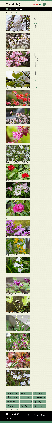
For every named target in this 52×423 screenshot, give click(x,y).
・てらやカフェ (42, 416)
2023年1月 (36, 69)
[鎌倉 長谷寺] (13, 414)
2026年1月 (36, 32)
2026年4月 (36, 29)
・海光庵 (27, 416)
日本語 (36, 0)
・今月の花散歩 (28, 415)
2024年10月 (36, 48)
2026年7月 (36, 26)
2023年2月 (36, 68)
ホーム (8, 12)
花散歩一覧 (12, 12)
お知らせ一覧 (12, 409)
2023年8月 (36, 62)
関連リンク (44, 418)
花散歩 (35, 18)
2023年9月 (36, 61)
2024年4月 (36, 54)
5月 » (36, 88)
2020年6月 (36, 73)
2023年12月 (36, 58)
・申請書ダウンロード (43, 415)
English (38, 0)
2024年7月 (36, 51)
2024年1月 (36, 57)
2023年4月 (36, 66)
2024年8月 (36, 50)
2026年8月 (36, 25)
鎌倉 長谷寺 (13, 4)
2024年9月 (36, 49)
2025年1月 (36, 45)
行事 (35, 19)
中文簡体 (41, 0)
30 (36, 87)
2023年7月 (36, 63)
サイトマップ (40, 418)
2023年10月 (36, 60)
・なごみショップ (35, 416)
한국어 (44, 0)
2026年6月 (36, 27)
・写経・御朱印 (35, 414)
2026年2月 (36, 31)
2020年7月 (36, 72)
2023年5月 (36, 65)
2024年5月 (36, 53)
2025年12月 (36, 33)
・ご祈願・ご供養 (28, 414)
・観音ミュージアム (42, 414)
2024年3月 (36, 55)
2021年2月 (36, 71)
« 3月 (35, 88)
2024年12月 (36, 46)
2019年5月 (36, 74)
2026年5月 (36, 28)
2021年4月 (36, 70)
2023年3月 (36, 67)
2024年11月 (36, 47)
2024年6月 (36, 52)
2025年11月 (36, 34)
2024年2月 (36, 56)
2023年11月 (36, 59)
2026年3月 (36, 30)
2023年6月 (36, 64)
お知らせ (35, 17)
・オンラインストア (35, 415)
